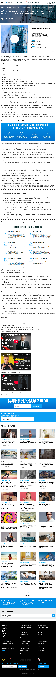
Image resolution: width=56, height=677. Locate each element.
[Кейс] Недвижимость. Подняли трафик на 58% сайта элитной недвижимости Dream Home (7, 463)
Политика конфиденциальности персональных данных (28, 670)
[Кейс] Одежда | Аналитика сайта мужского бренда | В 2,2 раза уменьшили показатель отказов (8, 442)
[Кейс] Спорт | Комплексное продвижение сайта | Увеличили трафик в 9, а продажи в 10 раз (45, 506)
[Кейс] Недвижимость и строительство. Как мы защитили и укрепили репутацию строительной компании (46, 463)
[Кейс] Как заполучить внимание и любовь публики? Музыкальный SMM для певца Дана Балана (46, 526)
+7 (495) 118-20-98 (50, 2)
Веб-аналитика (23, 640)
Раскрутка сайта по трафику (29, 600)
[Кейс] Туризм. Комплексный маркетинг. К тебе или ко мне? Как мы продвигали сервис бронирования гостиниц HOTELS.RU (9, 506)
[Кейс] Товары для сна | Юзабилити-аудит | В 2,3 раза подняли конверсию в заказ (28, 585)
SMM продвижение (6, 640)
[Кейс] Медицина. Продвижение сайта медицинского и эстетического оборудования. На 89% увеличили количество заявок (28, 527)
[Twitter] (28, 660)
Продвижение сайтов (25, 624)
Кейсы (29, 2)
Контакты (37, 2)
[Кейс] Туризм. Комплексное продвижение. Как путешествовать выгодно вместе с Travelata (8, 565)
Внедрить (37, 406)
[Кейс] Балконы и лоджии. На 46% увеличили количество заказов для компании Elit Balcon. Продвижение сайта (45, 443)
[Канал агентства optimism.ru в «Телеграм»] (25, 660)
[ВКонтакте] (23, 660)
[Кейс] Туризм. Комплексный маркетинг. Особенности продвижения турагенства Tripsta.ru (28, 442)
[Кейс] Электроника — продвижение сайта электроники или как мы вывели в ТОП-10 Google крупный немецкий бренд (46, 547)
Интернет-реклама (42, 624)
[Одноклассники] (30, 660)
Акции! (27, 1)
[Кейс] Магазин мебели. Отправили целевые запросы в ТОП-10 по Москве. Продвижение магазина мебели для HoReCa (28, 547)
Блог (33, 2)
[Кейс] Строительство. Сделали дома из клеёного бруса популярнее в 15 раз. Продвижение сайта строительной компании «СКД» (46, 484)
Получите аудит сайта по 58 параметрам (10, 663)
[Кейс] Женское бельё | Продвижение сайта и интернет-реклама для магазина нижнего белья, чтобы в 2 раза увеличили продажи (28, 484)
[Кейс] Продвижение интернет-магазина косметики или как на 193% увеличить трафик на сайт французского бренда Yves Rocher (27, 506)
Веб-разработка (41, 640)
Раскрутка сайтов (7, 600)
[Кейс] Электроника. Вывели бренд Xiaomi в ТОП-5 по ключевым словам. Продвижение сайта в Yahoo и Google (46, 565)
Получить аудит (22, 666)
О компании (19, 2)
